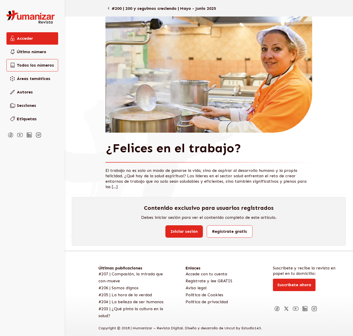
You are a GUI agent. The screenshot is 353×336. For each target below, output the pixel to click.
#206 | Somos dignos (118, 287)
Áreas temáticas (33, 78)
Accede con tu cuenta (206, 273)
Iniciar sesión (184, 231)
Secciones (26, 105)
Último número (31, 51)
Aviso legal (196, 287)
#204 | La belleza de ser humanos (131, 301)
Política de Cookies (204, 294)
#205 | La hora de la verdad (125, 294)
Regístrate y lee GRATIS (209, 280)
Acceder (25, 38)
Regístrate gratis (229, 231)
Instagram (38, 134)
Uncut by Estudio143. (243, 328)
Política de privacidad (207, 301)
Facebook (10, 134)
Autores (25, 92)
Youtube (20, 134)
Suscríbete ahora (294, 284)
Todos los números (35, 65)
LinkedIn (29, 134)
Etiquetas (27, 118)
